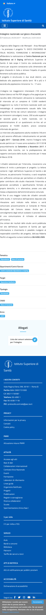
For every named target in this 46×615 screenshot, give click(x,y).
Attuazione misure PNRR (14, 443)
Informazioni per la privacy (15, 420)
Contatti (7, 423)
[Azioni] (4, 3)
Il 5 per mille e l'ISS (12, 524)
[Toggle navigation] (4, 26)
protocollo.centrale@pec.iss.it (20, 404)
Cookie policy (9, 427)
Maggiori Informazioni (10, 612)
